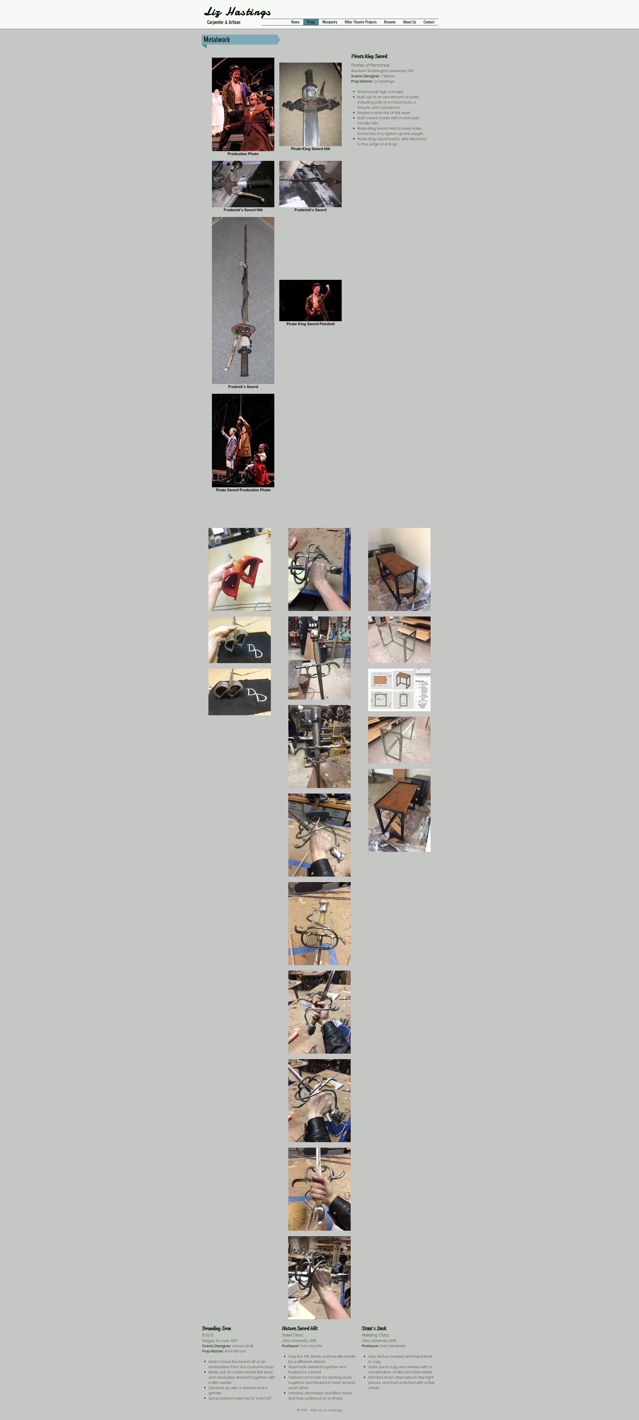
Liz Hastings (237, 11)
